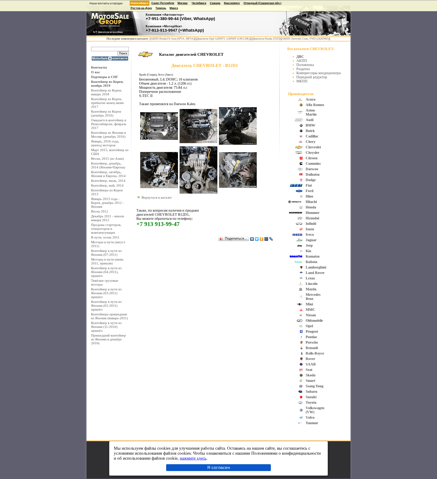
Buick (310, 131)
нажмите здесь (193, 458)
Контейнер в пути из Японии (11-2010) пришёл (106, 326)
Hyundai (312, 218)
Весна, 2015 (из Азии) (107, 158)
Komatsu (313, 256)
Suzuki (311, 397)
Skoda (310, 375)
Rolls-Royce (315, 353)
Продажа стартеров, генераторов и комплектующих (106, 228)
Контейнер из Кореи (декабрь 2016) (106, 113)
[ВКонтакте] (252, 239)
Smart (310, 381)
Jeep (309, 245)
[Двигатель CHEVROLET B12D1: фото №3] (238, 143)
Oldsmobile (314, 320)
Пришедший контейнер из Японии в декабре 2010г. (108, 339)
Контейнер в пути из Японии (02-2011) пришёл (106, 305)
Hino (309, 196)
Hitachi (311, 202)
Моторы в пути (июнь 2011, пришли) (107, 261)
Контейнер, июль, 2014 (108, 180)
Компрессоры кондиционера (318, 73)
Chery (310, 142)
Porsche (312, 342)
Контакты (99, 67)
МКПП (301, 81)
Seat (309, 370)
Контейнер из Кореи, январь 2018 (106, 92)
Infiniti (311, 224)
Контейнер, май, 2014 (107, 185)
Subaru (311, 391)
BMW (310, 125)
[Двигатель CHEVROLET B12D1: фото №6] (238, 186)
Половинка (305, 65)
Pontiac (311, 337)
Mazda (311, 289)
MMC (310, 310)
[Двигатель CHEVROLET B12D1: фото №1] (159, 138)
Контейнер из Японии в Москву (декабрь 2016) (108, 134)
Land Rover (315, 273)
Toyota (311, 402)
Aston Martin (311, 112)
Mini (309, 304)
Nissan (311, 315)
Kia (308, 251)
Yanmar (312, 423)
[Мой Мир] (266, 239)
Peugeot (312, 331)
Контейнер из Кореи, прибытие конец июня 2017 (107, 103)
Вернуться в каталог (157, 197)
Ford (309, 191)
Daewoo (312, 169)
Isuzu (310, 229)
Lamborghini (316, 267)
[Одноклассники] (261, 239)
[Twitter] (256, 239)
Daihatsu (313, 174)
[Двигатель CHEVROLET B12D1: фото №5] (198, 192)
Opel (309, 326)
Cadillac (312, 136)
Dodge (311, 180)
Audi (309, 120)
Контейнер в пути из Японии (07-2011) (106, 252)
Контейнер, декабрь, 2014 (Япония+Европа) (108, 165)
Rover (310, 359)
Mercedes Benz (313, 297)
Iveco (310, 234)
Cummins (313, 163)
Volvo (310, 417)
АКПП (301, 61)
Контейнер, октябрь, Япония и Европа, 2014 (108, 174)
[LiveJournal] (271, 239)
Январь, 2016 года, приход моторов (105, 143)
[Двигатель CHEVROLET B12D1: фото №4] (159, 187)
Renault (312, 348)
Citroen (312, 158)
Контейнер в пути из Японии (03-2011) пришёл (106, 293)
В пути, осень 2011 (105, 237)
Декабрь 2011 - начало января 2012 (107, 218)
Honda (311, 207)
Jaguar (311, 240)
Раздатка (303, 69)
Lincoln (312, 284)
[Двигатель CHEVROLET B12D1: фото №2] (198, 142)
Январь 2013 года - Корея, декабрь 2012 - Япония (107, 202)
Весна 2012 (99, 211)
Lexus (310, 278)
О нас (95, 72)
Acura (310, 99)
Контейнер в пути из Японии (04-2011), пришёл (106, 272)
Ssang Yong (314, 386)
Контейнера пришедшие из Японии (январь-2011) (109, 316)
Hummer (313, 213)
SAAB (311, 364)
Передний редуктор (311, 77)
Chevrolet (313, 147)
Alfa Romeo (315, 105)
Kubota (311, 262)
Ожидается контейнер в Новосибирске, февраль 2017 (108, 124)
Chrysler (312, 153)
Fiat (309, 185)
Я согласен (218, 467)
